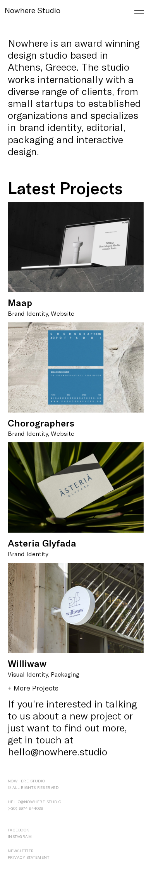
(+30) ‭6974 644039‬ (25, 808)
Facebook (18, 830)
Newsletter (21, 850)
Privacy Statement (29, 857)
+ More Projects (33, 688)
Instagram (20, 836)
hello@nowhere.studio (57, 751)
